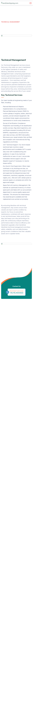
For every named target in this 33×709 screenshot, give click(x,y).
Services (16, 20)
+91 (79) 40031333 (16, 293)
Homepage (5, 20)
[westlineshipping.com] (9, 3)
